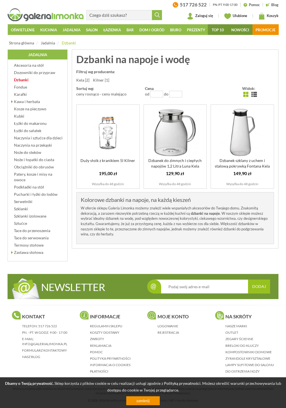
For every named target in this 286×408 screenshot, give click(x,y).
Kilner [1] (101, 80)
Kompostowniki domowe (248, 352)
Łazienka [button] (112, 30)
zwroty (97, 339)
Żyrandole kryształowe (247, 358)
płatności (99, 371)
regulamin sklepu (106, 326)
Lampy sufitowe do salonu (249, 365)
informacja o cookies (110, 365)
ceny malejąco (114, 94)
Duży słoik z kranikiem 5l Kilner (107, 160)
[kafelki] (246, 94)
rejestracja (168, 332)
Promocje (265, 30)
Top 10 (218, 30)
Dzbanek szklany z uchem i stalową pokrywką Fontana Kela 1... (242, 166)
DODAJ (259, 286)
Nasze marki (236, 326)
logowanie (168, 326)
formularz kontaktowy (44, 350)
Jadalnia (48, 42)
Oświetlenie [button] (23, 30)
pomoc (96, 352)
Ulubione (239, 15)
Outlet (231, 332)
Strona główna (21, 42)
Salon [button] (92, 30)
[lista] (254, 94)
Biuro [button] (175, 30)
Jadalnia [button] (71, 30)
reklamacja (100, 345)
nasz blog (31, 357)
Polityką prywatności (182, 383)
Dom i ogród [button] (152, 30)
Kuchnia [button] (48, 30)
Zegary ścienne (239, 339)
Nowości (240, 30)
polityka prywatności (110, 358)
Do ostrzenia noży (242, 371)
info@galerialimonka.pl (44, 344)
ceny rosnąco (87, 94)
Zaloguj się (203, 15)
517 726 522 (47, 326)
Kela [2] (82, 80)
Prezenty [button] (196, 30)
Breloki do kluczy (242, 345)
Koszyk (272, 15)
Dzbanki (69, 42)
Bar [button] (130, 30)
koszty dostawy (105, 332)
